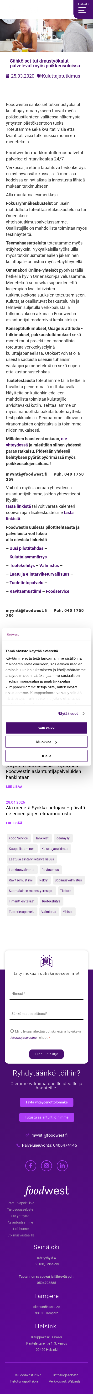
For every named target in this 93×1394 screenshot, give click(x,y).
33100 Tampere (46, 1313)
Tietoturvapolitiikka (20, 1203)
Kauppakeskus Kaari (46, 1337)
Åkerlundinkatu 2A (46, 1307)
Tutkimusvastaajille (20, 1235)
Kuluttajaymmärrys (28, 556)
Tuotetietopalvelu (26, 582)
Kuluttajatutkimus (61, 76)
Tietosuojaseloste (20, 1209)
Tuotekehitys (22, 565)
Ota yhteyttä (20, 1216)
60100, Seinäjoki (47, 1264)
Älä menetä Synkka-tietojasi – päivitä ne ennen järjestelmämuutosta (45, 810)
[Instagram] (46, 1165)
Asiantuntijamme (20, 1222)
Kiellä (46, 756)
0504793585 (46, 1283)
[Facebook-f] (30, 1165)
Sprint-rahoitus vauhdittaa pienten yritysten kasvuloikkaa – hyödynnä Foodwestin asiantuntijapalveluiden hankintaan (43, 768)
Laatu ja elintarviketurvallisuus (39, 574)
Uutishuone (20, 1228)
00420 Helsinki (46, 1350)
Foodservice (57, 591)
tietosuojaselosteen (24, 1037)
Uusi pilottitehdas (26, 548)
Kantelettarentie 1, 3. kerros (46, 1343)
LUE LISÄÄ (14, 787)
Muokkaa (43, 742)
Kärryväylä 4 (46, 1258)
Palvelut (83, 4)
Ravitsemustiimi (25, 591)
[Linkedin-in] (62, 1165)
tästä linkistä (18, 506)
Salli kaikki (46, 728)
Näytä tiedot (67, 713)
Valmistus (49, 565)
